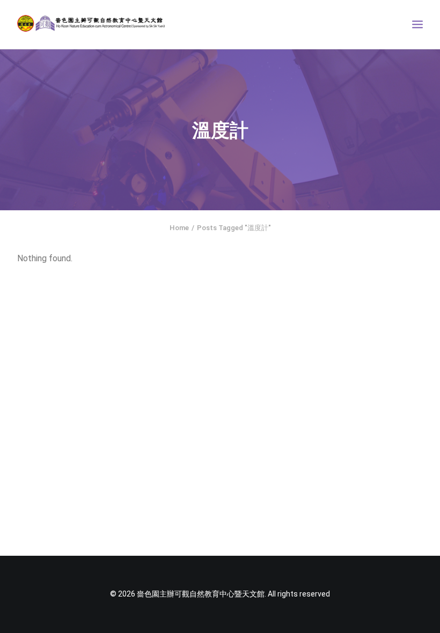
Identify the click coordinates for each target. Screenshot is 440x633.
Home (179, 228)
